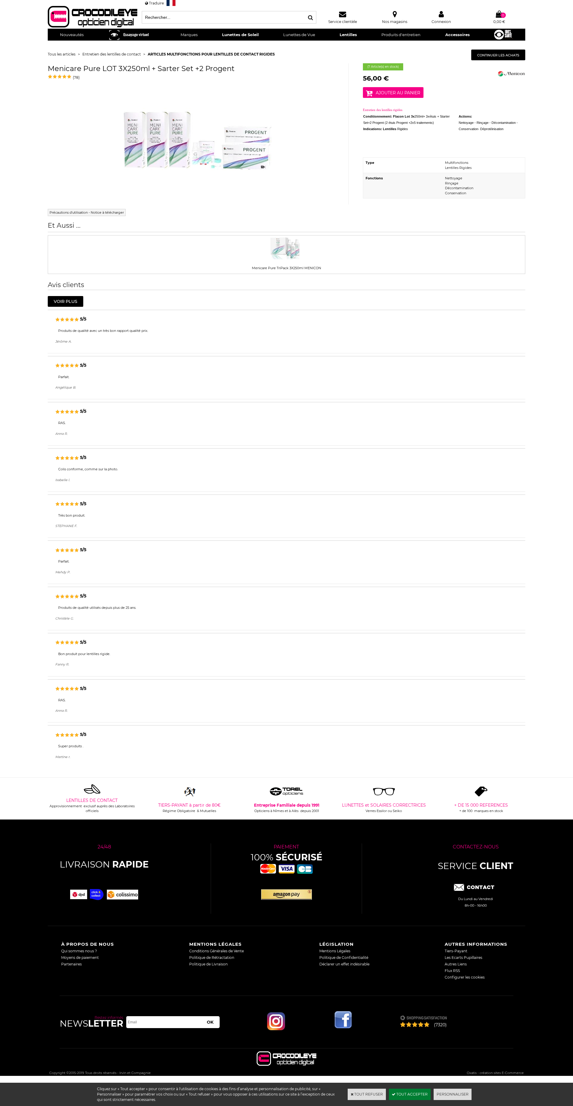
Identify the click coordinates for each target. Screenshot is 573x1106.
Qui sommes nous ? (79, 951)
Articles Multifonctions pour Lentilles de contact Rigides (211, 54)
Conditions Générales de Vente (216, 951)
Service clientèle (342, 21)
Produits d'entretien (400, 34)
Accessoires (457, 34)
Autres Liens (456, 964)
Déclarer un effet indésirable (344, 964)
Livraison (104, 864)
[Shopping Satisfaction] (423, 1018)
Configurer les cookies (465, 977)
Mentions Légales (334, 951)
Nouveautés (72, 34)
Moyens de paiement (80, 957)
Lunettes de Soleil (240, 34)
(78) (76, 77)
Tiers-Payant (456, 951)
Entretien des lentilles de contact (111, 54)
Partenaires (71, 964)
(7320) (440, 1025)
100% (286, 857)
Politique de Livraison (208, 964)
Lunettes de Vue (299, 34)
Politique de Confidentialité (343, 957)
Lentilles (348, 34)
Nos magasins (394, 21)
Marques (189, 34)
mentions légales (215, 944)
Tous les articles (62, 54)
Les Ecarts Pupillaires (463, 957)
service (475, 865)
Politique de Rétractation (211, 957)
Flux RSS (452, 970)
